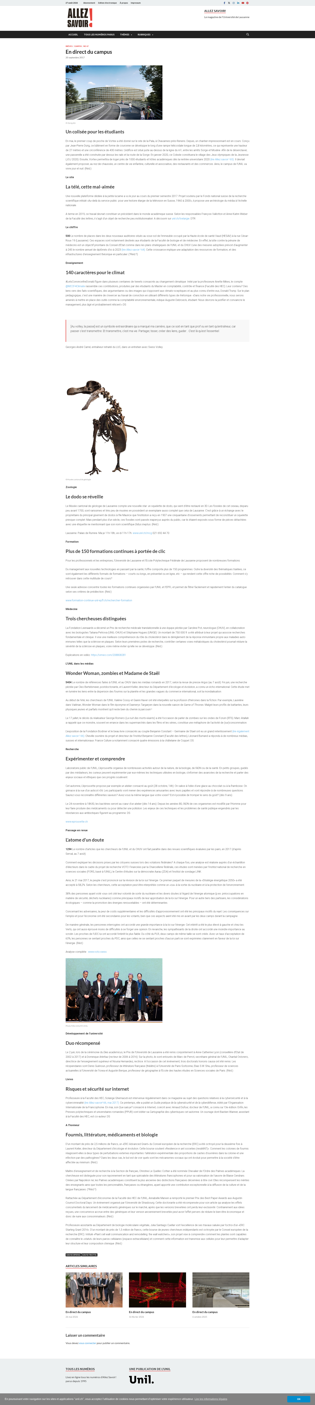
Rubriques (144, 34)
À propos (124, 3)
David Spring (73, 1255)
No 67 (86, 46)
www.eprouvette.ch (77, 821)
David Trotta (89, 1255)
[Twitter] (229, 3)
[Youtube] (243, 3)
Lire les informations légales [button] (211, 1399)
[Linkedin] (238, 3)
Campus (78, 46)
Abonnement (89, 3)
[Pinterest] (247, 3)
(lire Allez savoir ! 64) (133, 249)
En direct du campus (78, 1312)
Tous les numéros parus (99, 34)
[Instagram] (234, 3)
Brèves (69, 46)
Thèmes (124, 34)
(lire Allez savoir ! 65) (222, 159)
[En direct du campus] (94, 1290)
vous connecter (87, 1343)
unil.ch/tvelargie (180, 218)
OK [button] (299, 1399)
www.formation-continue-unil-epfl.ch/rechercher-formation (99, 600)
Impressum (136, 3)
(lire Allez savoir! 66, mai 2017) (101, 1102)
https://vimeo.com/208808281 (108, 655)
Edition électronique (107, 3)
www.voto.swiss (97, 951)
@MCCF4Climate (75, 286)
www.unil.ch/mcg (142, 533)
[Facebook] (224, 3)
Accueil (73, 34)
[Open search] (247, 34)
